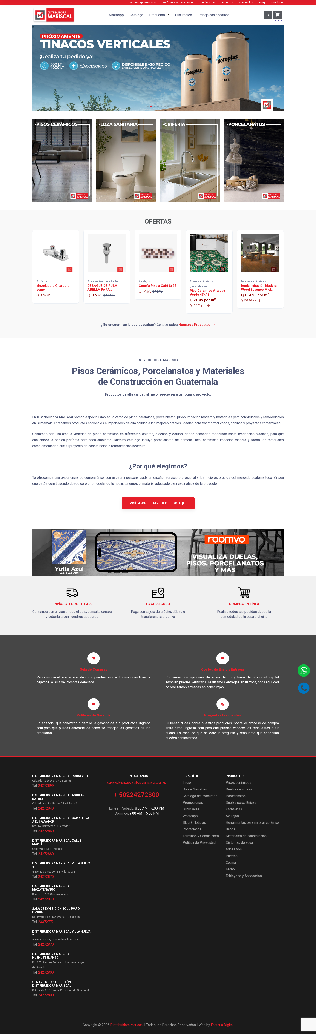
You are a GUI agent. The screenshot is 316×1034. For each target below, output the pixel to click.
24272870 (46, 876)
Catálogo (136, 15)
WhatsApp (116, 15)
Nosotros (227, 2)
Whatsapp (190, 816)
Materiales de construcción (246, 836)
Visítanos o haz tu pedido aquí (158, 503)
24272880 (46, 854)
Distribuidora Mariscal (126, 1025)
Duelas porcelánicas (241, 803)
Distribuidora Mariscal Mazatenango (51, 887)
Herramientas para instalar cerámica (252, 823)
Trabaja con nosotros (213, 15)
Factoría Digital (222, 1025)
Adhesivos (234, 849)
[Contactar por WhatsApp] (304, 670)
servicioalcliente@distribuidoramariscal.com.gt (136, 782)
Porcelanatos (236, 796)
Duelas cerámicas (239, 789)
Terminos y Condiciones (201, 836)
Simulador (277, 2)
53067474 (142, 2)
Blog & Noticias (194, 823)
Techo (230, 869)
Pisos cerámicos (238, 783)
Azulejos (232, 816)
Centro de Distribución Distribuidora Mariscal (51, 983)
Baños (230, 829)
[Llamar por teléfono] (304, 688)
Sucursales (246, 2)
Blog (262, 2)
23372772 (46, 922)
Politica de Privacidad (199, 843)
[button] (148, 106)
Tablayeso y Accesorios (244, 876)
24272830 (46, 899)
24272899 (46, 786)
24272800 (46, 972)
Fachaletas (234, 809)
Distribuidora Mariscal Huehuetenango (51, 955)
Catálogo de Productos (200, 796)
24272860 (46, 831)
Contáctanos (207, 2)
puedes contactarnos (181, 738)
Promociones (193, 803)
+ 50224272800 (136, 794)
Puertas (232, 856)
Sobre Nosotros (195, 789)
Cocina (231, 863)
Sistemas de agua (239, 843)
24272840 (46, 808)
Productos (157, 15)
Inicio (187, 783)
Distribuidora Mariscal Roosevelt (60, 776)
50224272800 (178, 2)
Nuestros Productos (195, 325)
